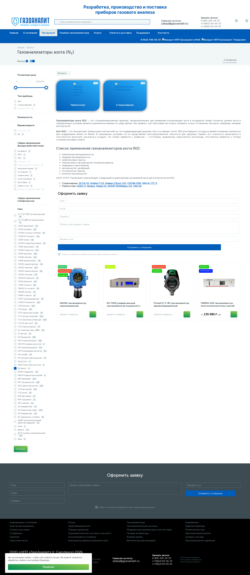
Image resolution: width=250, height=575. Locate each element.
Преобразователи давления (200, 540)
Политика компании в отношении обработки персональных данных (191, 559)
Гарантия (14, 536)
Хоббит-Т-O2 (97, 183)
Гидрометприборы (195, 526)
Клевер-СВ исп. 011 (115, 183)
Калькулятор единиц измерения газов (88, 540)
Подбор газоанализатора (74, 32)
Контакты (163, 32)
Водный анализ (135, 536)
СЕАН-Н (81, 186)
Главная (14, 32)
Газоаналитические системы (142, 526)
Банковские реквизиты (22, 526)
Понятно (48, 567)
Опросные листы (19, 540)
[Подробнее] (93, 314)
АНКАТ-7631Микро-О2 (120, 186)
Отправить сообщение (139, 247)
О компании (30, 32)
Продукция (48, 32)
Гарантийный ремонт (79, 526)
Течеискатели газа (195, 529)
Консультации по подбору (82, 536)
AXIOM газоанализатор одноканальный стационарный (73, 306)
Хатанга (91, 186)
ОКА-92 (137, 186)
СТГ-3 (154, 183)
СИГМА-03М (134, 183)
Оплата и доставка (121, 32)
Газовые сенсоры (194, 536)
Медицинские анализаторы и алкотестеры (149, 529)
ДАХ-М (145, 183)
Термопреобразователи (198, 533)
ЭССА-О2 (84, 183)
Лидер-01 (101, 186)
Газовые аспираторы (138, 533)
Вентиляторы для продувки (141, 540)
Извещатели (191, 522)
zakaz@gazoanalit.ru (174, 23)
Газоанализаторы (136, 522)
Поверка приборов (78, 529)
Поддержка (143, 32)
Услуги (97, 32)
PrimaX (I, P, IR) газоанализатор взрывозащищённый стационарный (171, 306)
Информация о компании (23, 522)
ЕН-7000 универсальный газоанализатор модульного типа (123, 306)
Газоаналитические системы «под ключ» (89, 533)
